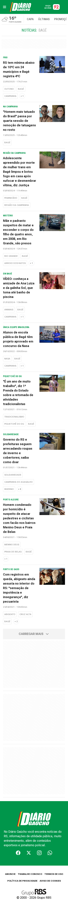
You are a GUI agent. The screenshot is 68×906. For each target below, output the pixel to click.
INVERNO (9, 489)
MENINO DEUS (11, 544)
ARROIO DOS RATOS (15, 263)
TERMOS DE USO (53, 874)
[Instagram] (39, 853)
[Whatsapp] (50, 853)
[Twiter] (28, 853)
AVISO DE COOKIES (50, 880)
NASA (7, 358)
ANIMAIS (8, 309)
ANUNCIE (10, 874)
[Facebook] (18, 853)
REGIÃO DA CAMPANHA (16, 205)
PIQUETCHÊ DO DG (14, 424)
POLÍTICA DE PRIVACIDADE (22, 880)
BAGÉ (21, 89)
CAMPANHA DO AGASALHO (18, 482)
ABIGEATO (9, 614)
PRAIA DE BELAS (13, 551)
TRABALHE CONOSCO (30, 874)
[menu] (4, 7)
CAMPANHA (10, 96)
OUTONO (9, 89)
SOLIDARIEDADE (12, 474)
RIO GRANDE (11, 256)
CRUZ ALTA (25, 614)
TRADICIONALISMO (14, 416)
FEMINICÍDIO (10, 198)
